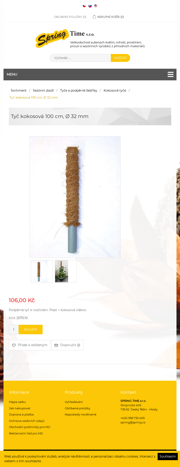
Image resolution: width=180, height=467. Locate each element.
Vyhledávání (74, 402)
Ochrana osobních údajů (27, 421)
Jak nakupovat (19, 408)
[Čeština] (84, 5)
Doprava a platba (21, 414)
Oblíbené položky (77, 408)
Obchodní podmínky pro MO (29, 427)
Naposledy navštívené (80, 414)
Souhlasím (168, 456)
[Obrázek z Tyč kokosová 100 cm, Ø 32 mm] (75, 197)
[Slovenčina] (90, 5)
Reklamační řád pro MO (26, 433)
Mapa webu (17, 402)
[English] (95, 5)
